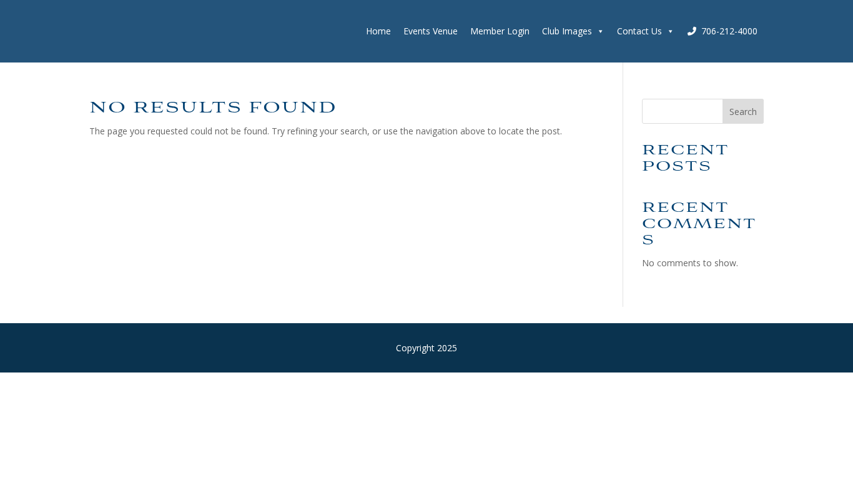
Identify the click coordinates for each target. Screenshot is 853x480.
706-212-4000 (729, 31)
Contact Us (639, 31)
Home (378, 31)
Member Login (500, 31)
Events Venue (430, 31)
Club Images (567, 31)
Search (743, 112)
